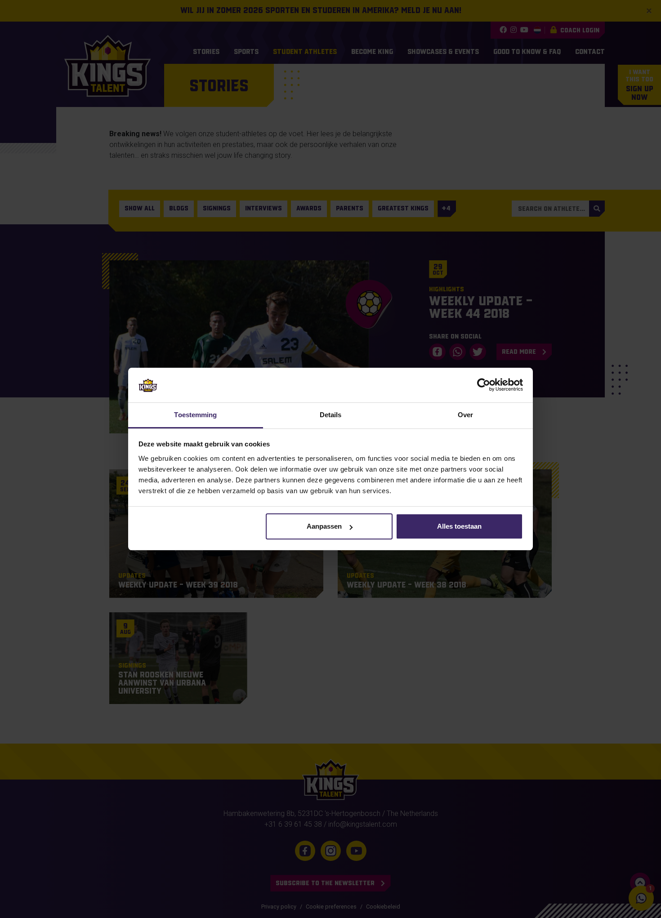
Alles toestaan (459, 526)
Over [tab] (465, 415)
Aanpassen (324, 526)
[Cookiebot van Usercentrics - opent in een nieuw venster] (483, 385)
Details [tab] (331, 415)
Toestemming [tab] (195, 415)
